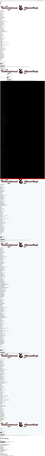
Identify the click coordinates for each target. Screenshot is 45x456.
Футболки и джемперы (2, 103)
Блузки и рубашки (2, 14)
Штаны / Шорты (2, 151)
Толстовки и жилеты (2, 162)
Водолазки (1, 29)
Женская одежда (2, 128)
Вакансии (1, 446)
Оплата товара (1, 448)
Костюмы (1, 39)
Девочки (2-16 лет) (2, 116)
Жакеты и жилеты (2, 96)
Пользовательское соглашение (3, 445)
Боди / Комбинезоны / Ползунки (3, 31)
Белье (1, 33)
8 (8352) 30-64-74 (2, 418)
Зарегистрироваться (2, 239)
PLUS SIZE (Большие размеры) (3, 21)
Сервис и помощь (2, 57)
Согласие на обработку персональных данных (5, 444)
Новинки (1, 50)
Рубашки (1, 24)
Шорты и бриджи (2, 16)
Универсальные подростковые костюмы (4, 121)
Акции (1, 58)
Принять (1, 2)
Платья (1, 13)
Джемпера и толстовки (2, 156)
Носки (1, 167)
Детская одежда (2, 30)
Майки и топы (1, 83)
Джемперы (1, 18)
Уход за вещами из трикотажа (3, 450)
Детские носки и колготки (3, 49)
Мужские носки (2, 123)
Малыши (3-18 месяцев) (2, 150)
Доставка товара (2, 447)
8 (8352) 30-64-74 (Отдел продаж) (4, 454)
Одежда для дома (2, 20)
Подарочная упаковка (2, 23)
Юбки (1, 36)
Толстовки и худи (2, 25)
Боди (0, 19)
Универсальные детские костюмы (4, 117)
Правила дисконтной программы (4, 449)
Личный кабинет (2, 419)
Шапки (1, 34)
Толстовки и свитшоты (2, 17)
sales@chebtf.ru (2, 453)
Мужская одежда (2, 56)
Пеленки (1, 153)
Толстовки (1, 160)
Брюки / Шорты (2, 35)
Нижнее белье (1, 22)
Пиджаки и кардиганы (2, 146)
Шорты (1, 27)
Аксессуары (1, 101)
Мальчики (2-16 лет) (2, 38)
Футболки (1, 37)
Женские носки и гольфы (3, 48)
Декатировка (1, 177)
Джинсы (1, 15)
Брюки (1, 43)
